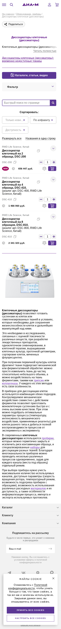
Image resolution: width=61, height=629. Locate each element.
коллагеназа (10, 383)
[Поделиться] (44, 150)
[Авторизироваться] (49, 5)
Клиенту (7, 515)
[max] (52, 572)
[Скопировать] (38, 150)
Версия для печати (30, 625)
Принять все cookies (30, 610)
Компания (9, 523)
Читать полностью (44, 50)
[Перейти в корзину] (57, 5)
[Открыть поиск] (11, 5)
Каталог (7, 507)
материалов (38, 488)
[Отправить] (50, 549)
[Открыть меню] (4, 5)
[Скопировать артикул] (15, 162)
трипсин (39, 380)
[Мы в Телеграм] (9, 573)
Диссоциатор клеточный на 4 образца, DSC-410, (14, 184)
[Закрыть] (53, 578)
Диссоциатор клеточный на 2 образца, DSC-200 (14, 153)
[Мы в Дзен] (38, 573)
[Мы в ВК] (24, 573)
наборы (35, 447)
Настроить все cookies (30, 618)
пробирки (48, 438)
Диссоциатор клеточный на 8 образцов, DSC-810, (15, 221)
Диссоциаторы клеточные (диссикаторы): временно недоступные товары (28, 59)
